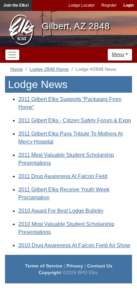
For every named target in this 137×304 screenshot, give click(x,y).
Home (16, 69)
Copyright (50, 272)
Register (109, 5)
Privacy (75, 265)
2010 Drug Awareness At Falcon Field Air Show (74, 245)
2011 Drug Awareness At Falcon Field (62, 176)
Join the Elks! (16, 5)
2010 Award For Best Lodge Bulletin (60, 211)
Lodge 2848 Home (49, 69)
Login (128, 5)
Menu (118, 54)
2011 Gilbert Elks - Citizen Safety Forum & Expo (74, 120)
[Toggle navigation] (12, 55)
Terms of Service (44, 265)
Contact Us (99, 265)
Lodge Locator (81, 5)
